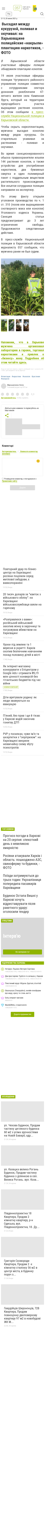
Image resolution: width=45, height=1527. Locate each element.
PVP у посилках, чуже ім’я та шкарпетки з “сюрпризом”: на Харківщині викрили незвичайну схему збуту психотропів (22, 740)
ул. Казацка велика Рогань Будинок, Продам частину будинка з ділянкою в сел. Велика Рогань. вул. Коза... (21, 1174)
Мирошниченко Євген (15, 385)
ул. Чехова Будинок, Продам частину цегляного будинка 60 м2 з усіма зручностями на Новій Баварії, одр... (22, 1130)
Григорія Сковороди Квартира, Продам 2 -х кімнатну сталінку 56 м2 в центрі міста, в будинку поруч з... (20, 1267)
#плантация (5, 376)
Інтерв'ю (12, 936)
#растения (36, 376)
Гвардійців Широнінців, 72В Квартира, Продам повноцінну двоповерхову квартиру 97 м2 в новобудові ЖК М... (22, 1315)
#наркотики (16, 376)
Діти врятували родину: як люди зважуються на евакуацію (20, 701)
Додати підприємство (22, 1014)
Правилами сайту (9, 481)
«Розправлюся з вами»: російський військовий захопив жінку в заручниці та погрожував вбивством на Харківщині (21, 626)
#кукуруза (5, 379)
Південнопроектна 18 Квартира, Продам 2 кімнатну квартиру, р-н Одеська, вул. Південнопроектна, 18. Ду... (22, 1220)
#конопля (26, 376)
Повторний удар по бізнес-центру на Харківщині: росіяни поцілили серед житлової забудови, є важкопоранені (20, 575)
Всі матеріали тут (23, 952)
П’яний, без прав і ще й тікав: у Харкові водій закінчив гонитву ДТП (21, 719)
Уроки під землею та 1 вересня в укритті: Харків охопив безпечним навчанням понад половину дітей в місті (22, 650)
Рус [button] (8, 14)
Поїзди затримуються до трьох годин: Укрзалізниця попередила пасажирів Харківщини (22, 882)
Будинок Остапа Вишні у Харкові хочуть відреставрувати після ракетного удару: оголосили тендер (20, 904)
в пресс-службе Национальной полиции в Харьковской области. (22, 116)
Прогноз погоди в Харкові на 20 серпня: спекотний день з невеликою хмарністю (21, 842)
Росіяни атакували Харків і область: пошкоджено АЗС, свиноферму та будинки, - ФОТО (22, 862)
